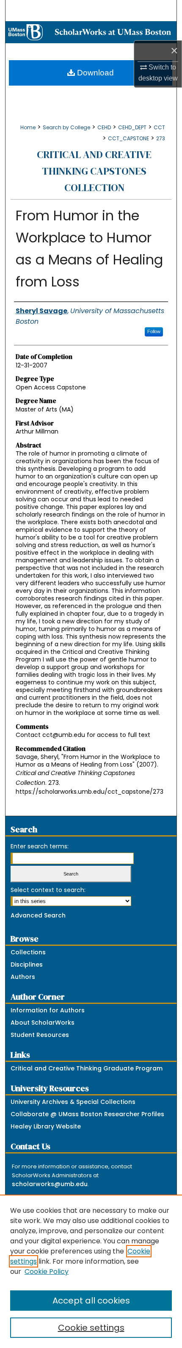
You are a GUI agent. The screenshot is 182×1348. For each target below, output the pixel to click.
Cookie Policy (47, 1271)
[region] (91, 1271)
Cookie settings (91, 1328)
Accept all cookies (91, 1300)
